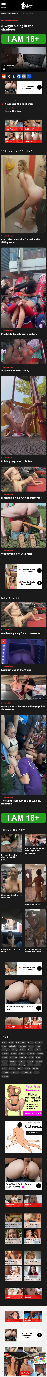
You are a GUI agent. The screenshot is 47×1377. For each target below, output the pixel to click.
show (13, 1069)
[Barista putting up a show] (11, 928)
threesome (27, 1072)
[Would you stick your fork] (23, 525)
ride (30, 1065)
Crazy (15, 1050)
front (41, 1054)
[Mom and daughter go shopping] (11, 878)
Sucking (16, 1072)
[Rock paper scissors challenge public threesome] (23, 687)
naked (22, 1061)
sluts (36, 1069)
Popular (3, 641)
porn (5, 1065)
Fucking (23, 1057)
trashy (6, 1076)
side (20, 1069)
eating (6, 1054)
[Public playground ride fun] (23, 415)
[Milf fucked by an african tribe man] (35, 928)
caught (6, 1050)
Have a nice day (32, 904)
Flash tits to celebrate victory (19, 334)
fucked (14, 1057)
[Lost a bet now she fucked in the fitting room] (23, 194)
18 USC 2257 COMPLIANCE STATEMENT (29, 1369)
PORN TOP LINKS (18, 1372)
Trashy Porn (7, 236)
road (38, 1065)
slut (28, 1069)
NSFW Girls (6, 703)
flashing (32, 1054)
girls (5, 1061)
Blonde (13, 1046)
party (31, 1061)
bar (12, 1042)
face (14, 1054)
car (39, 1046)
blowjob (23, 1046)
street (6, 1072)
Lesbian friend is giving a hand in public (9, 857)
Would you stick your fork (16, 553)
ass (5, 1042)
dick (30, 1050)
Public (14, 1065)
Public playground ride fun (16, 461)
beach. (39, 1042)
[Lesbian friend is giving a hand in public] (11, 843)
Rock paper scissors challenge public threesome (34, 850)
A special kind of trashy (15, 370)
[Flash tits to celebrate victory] (23, 288)
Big (5, 1046)
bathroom (21, 1042)
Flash (22, 1054)
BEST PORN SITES (34, 1374)
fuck (5, 1057)
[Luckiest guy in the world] (23, 651)
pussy (23, 1065)
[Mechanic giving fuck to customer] (23, 479)
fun (32, 1057)
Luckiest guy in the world (16, 669)
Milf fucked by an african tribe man (33, 950)
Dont (38, 1050)
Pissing (39, 1061)
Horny (13, 1061)
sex (5, 1069)
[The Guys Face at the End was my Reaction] (23, 755)
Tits (37, 1072)
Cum (23, 1050)
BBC (30, 1042)
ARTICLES (5, 1372)
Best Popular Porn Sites (36, 1372)
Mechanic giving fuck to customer (21, 497)
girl (39, 1057)
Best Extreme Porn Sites (15, 1374)
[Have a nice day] (35, 883)
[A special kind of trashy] (23, 351)
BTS (32, 1046)
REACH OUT (8, 1369)
